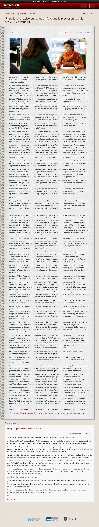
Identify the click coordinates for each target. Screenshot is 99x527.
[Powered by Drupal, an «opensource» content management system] (52, 521)
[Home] (11, 6)
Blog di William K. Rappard (25, 14)
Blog (12, 14)
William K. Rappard (70, 33)
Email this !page (27, 413)
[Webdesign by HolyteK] (33, 521)
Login (55, 413)
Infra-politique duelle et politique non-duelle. (26, 429)
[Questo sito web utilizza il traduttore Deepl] (70, 521)
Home (7, 14)
